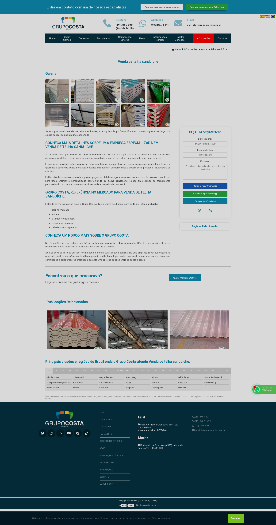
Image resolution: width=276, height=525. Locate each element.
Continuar (236, 518)
